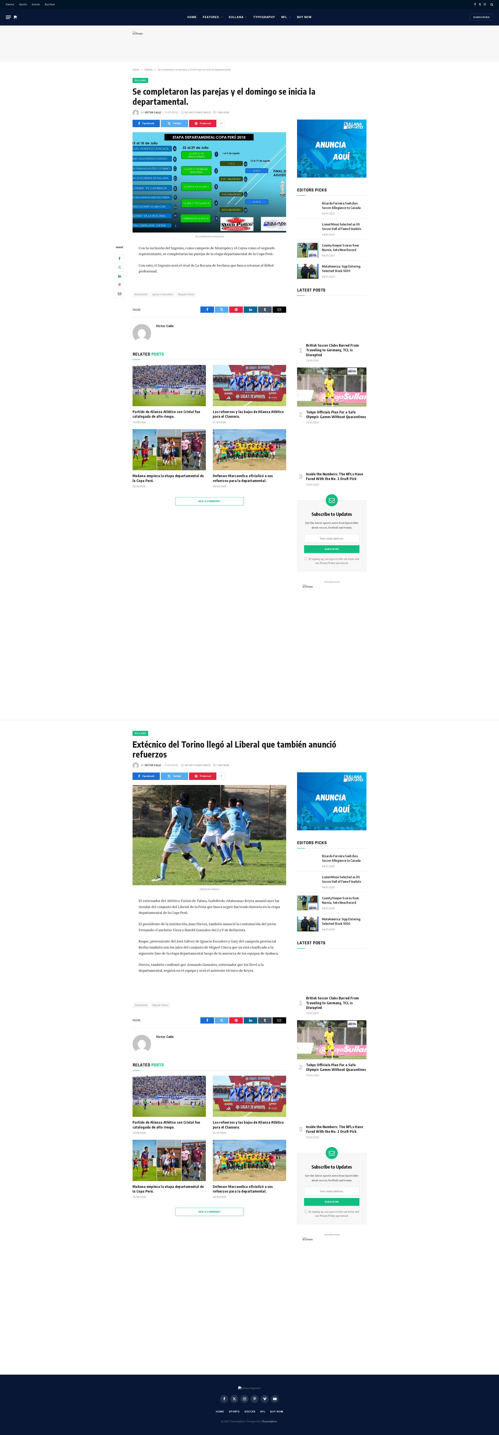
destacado (141, 294)
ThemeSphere (269, 1421)
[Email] (119, 293)
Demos (10, 4)
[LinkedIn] (119, 275)
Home (191, 17)
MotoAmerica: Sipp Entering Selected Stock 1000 (341, 268)
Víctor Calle (153, 112)
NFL (284, 17)
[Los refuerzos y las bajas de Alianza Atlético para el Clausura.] (249, 385)
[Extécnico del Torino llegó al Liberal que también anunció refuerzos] (209, 835)
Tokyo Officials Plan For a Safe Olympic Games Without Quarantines (336, 414)
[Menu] (8, 17)
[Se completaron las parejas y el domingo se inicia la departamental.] (209, 182)
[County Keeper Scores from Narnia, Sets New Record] (308, 250)
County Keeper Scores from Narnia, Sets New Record (340, 247)
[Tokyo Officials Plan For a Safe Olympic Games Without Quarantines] (331, 386)
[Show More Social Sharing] (221, 123)
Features (211, 17)
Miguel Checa (186, 294)
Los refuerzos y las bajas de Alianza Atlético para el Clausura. (248, 413)
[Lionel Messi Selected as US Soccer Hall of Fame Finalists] (308, 229)
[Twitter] (119, 267)
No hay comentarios (198, 112)
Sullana (236, 17)
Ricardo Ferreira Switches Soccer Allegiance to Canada (341, 205)
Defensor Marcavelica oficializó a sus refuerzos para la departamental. (243, 478)
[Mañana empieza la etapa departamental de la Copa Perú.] (169, 449)
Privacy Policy (327, 563)
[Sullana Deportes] (18, 17)
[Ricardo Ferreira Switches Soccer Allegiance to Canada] (308, 208)
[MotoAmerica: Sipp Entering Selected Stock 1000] (308, 271)
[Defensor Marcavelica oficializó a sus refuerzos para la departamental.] (249, 449)
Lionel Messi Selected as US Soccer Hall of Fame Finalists (341, 226)
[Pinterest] (119, 284)
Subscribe (481, 17)
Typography (264, 17)
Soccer (36, 4)
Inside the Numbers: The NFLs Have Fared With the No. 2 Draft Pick (334, 476)
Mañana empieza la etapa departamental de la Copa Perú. (168, 478)
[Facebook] (119, 258)
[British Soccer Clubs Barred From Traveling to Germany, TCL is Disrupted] (331, 320)
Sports (23, 4)
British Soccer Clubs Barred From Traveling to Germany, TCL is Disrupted (332, 350)
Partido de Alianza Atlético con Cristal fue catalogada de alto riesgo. (166, 413)
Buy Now (50, 4)
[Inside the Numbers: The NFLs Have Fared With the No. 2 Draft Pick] (331, 448)
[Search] (491, 4)
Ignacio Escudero (162, 294)
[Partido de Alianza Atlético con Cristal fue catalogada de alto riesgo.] (169, 385)
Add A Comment (209, 501)
